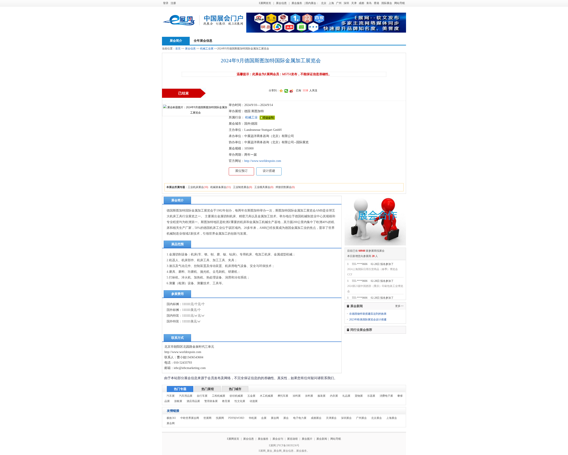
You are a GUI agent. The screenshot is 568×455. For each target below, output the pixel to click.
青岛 (369, 3)
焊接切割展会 (284, 187)
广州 (338, 3)
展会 (286, 418)
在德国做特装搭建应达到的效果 (368, 313)
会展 (263, 418)
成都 (361, 3)
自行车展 (202, 395)
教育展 (226, 401)
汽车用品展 (185, 395)
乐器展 (371, 395)
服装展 (321, 395)
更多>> (399, 306)
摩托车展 (283, 395)
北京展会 (376, 418)
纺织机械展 (236, 395)
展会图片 (307, 438)
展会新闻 (321, 438)
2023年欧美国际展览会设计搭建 (368, 319)
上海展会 (391, 418)
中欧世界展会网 (189, 418)
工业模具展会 (262, 187)
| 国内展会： (311, 3)
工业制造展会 (241, 187)
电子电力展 (299, 418)
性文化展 (240, 401)
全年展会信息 (203, 40)
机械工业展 (206, 48)
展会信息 (281, 3)
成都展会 (316, 418)
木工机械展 (266, 395)
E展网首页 (265, 3)
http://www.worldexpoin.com (262, 161)
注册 (173, 3)
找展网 (220, 418)
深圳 (346, 3)
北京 (323, 3)
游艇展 (178, 401)
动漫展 (254, 401)
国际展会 (386, 3)
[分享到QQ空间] (281, 91)
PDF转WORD (236, 418)
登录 (165, 3)
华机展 (253, 418)
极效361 (171, 418)
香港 (376, 3)
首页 (178, 48)
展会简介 (176, 40)
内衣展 (334, 395)
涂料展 (297, 395)
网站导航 (399, 3)
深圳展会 (346, 418)
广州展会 (361, 418)
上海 (331, 3)
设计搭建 (269, 171)
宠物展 (359, 395)
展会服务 (297, 3)
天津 (354, 3)
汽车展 (171, 395)
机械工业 (251, 117)
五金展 (251, 395)
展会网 (275, 418)
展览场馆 (292, 438)
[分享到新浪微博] (291, 91)
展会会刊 (277, 438)
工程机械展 (218, 395)
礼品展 (346, 395)
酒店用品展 (193, 401)
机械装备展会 (218, 187)
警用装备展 (211, 401)
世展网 (207, 418)
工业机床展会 (196, 187)
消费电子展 (386, 395)
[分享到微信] (286, 91)
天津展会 (331, 418)
